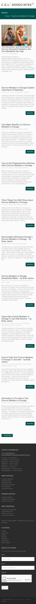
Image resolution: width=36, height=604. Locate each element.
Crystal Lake (5, 533)
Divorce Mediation (13, 53)
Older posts (7, 435)
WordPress (4, 601)
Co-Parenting (13, 280)
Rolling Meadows (6, 542)
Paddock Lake (5, 540)
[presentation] (17, 578)
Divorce (12, 92)
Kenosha (4, 535)
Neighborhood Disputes (8, 501)
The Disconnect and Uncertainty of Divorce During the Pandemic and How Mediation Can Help (17, 49)
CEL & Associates (7, 599)
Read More (30, 76)
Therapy (8, 282)
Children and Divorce (7, 513)
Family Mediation (6, 486)
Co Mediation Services (7, 488)
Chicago (4, 531)
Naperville (4, 537)
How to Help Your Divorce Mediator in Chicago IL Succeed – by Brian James (17, 359)
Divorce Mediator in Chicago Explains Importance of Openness (18, 88)
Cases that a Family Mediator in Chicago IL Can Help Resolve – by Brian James (17, 318)
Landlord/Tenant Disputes (8, 499)
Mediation (26, 92)
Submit (5, 587)
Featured (18, 243)
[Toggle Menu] (33, 3)
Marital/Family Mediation (8, 484)
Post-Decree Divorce (7, 483)
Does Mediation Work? (7, 511)
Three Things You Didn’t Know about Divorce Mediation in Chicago (17, 201)
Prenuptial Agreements (7, 479)
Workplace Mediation (7, 497)
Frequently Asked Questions (9, 509)
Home (7, 16)
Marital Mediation (11, 325)
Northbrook (4, 538)
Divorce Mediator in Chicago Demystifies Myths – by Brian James (18, 277)
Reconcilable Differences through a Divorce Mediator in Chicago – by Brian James (17, 239)
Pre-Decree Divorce (6, 481)
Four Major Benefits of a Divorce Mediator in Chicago (16, 125)
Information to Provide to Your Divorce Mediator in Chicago (15, 399)
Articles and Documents (8, 515)
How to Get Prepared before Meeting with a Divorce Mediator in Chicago (18, 164)
